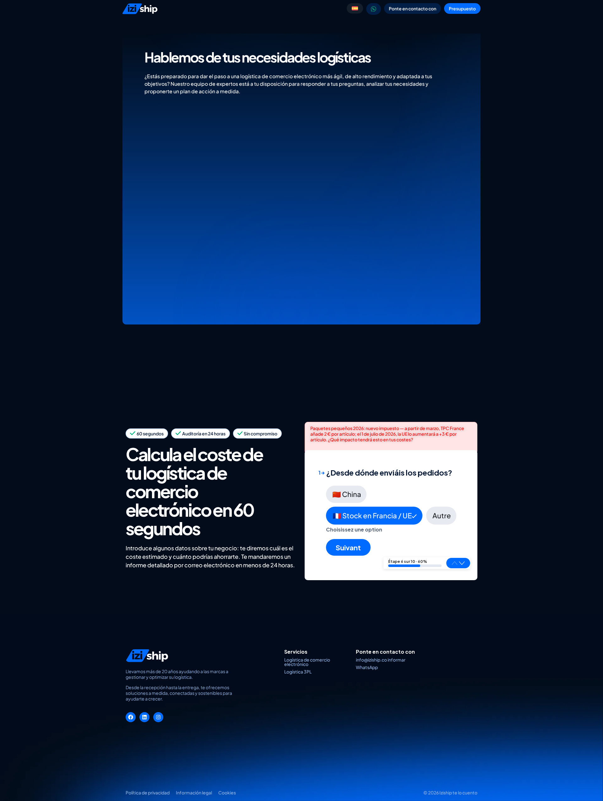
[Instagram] (158, 717)
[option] (346, 494)
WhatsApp (367, 667)
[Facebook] (131, 717)
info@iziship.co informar (380, 659)
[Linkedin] (144, 717)
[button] (461, 562)
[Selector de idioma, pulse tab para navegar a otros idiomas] (355, 8)
